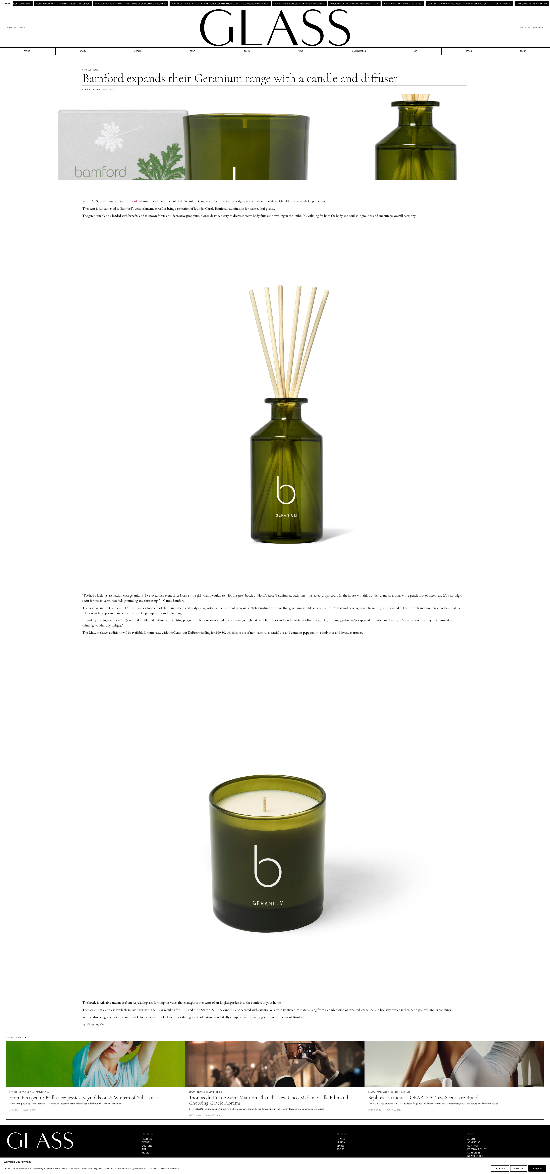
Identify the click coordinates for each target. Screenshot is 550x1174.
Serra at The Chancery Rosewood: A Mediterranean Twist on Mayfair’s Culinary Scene (379, 4)
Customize (500, 1168)
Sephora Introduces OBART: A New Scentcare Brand (209, 4)
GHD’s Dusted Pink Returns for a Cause (313, 4)
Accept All (537, 1168)
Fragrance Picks (214, 1092)
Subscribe (11, 28)
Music (300, 51)
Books (247, 51)
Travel (193, 51)
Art (415, 51)
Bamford (131, 201)
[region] (275, 1166)
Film (47, 1092)
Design (469, 51)
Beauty (83, 51)
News (397, 1092)
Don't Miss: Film (26, 1092)
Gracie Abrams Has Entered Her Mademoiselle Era (264, 4)
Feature (39, 1092)
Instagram (538, 28)
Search (22, 28)
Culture (137, 51)
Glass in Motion (359, 51)
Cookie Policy (172, 1168)
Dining (523, 51)
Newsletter (525, 28)
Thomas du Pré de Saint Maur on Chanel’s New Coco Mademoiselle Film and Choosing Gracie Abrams (130, 4)
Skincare (405, 1092)
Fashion (27, 51)
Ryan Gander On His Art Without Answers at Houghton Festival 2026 (460, 4)
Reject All (518, 1168)
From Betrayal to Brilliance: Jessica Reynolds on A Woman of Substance (40, 4)
